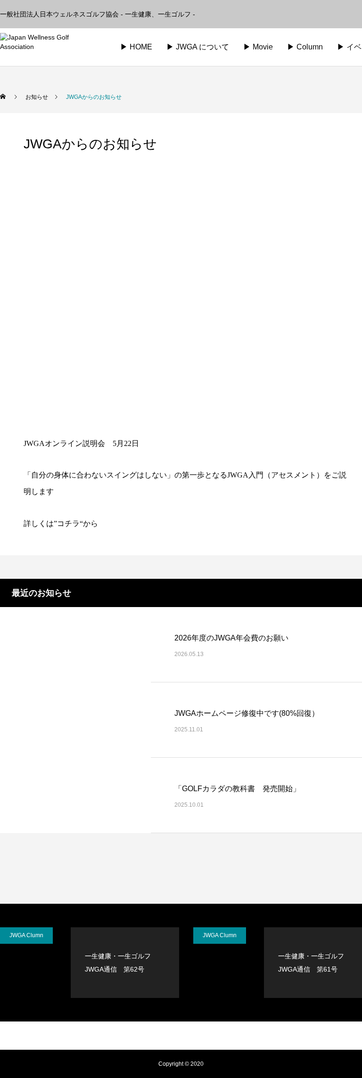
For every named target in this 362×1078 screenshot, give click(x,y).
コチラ (68, 523)
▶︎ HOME (136, 47)
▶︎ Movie (258, 47)
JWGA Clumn (26, 935)
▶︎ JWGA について (197, 47)
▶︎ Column (305, 47)
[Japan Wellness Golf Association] (49, 47)
